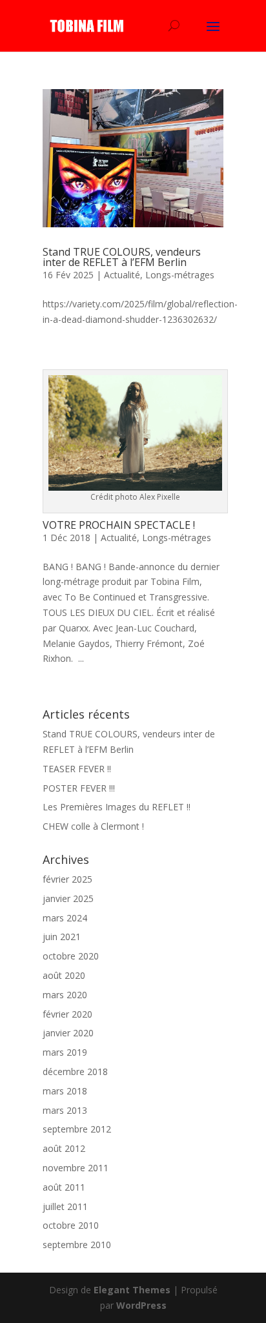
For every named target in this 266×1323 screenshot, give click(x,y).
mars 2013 (65, 1110)
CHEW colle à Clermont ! (93, 826)
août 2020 (64, 975)
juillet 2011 (65, 1206)
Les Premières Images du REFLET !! (116, 807)
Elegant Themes (132, 1290)
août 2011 (64, 1187)
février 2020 (67, 1014)
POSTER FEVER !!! (79, 788)
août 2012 (64, 1148)
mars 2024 (65, 918)
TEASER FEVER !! (77, 769)
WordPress (141, 1305)
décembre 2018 (75, 1071)
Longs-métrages (179, 275)
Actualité (122, 275)
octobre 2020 (71, 956)
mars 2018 (65, 1091)
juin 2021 (62, 936)
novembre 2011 (75, 1168)
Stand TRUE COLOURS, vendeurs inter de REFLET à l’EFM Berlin (122, 257)
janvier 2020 (68, 1033)
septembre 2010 (77, 1244)
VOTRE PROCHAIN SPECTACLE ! (119, 525)
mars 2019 (65, 1052)
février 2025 (67, 879)
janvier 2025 (68, 898)
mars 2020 (65, 995)
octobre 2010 (71, 1225)
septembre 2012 (77, 1129)
